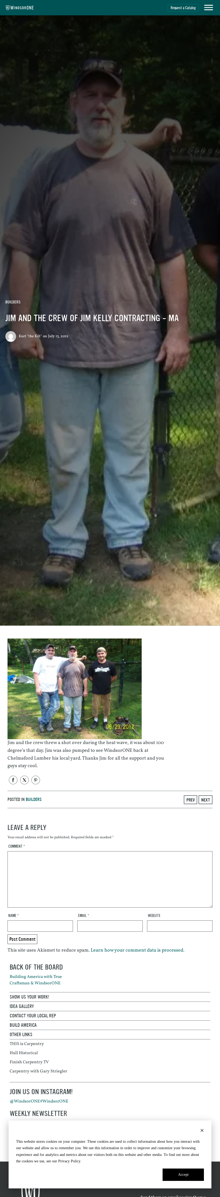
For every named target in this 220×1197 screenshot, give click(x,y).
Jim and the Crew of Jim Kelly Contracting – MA (92, 318)
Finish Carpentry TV (29, 1062)
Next (205, 800)
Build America (23, 1025)
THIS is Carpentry (27, 1044)
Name (13, 915)
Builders (12, 302)
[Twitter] (24, 780)
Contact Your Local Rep (33, 1016)
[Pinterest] (35, 780)
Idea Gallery (22, 1006)
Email (83, 915)
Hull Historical (24, 1053)
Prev (190, 800)
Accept (183, 1175)
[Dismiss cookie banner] (202, 1131)
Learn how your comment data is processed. (137, 950)
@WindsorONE (25, 1101)
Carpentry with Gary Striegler (38, 1071)
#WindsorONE (54, 1101)
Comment (16, 846)
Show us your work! (29, 997)
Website (154, 915)
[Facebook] (13, 780)
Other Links (21, 1034)
